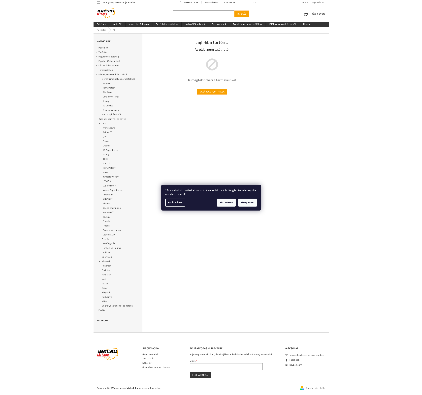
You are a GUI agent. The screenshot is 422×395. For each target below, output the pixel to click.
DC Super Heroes (111, 150)
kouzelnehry (296, 365)
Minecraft (106, 274)
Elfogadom (247, 202)
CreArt (105, 288)
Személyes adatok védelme (156, 367)
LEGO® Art (108, 181)
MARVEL (106, 83)
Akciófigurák (109, 243)
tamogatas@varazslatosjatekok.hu (307, 355)
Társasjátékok (105, 70)
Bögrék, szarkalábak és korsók (117, 305)
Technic (106, 217)
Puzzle (105, 283)
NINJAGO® (108, 199)
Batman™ (107, 132)
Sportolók (107, 257)
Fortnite (106, 270)
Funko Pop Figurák (112, 248)
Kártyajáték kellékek (108, 65)
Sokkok (106, 252)
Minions (106, 203)
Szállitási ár (211, 2)
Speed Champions (112, 208)
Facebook (294, 360)
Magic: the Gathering (108, 56)
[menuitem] (102, 24)
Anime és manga (111, 110)
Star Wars (107, 92)
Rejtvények (107, 297)
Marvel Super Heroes (113, 190)
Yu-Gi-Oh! (102, 52)
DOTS (105, 159)
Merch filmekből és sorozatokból (118, 79)
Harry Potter (109, 87)
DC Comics (108, 105)
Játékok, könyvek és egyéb (112, 119)
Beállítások (175, 202)
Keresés (241, 13)
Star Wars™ (108, 212)
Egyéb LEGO (109, 234)
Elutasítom (226, 202)
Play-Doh (106, 292)
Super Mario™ (109, 185)
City (104, 136)
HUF (304, 2)
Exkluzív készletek (112, 230)
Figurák (105, 239)
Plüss (104, 301)
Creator (106, 145)
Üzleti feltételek (189, 2)
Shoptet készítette (315, 388)
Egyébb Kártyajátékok (109, 61)
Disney (106, 101)
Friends (106, 221)
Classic (106, 141)
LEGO (104, 123)
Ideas (105, 172)
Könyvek (106, 261)
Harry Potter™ (109, 168)
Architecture (109, 128)
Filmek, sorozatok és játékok (112, 74)
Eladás (101, 310)
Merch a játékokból (111, 114)
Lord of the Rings (111, 96)
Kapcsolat (229, 2)
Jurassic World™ (111, 176)
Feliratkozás (200, 374)
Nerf (104, 279)
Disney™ (107, 154)
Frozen (106, 225)
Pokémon (103, 47)
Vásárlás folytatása (212, 91)
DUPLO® (106, 163)
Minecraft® (108, 194)
